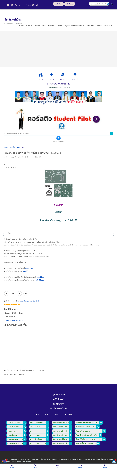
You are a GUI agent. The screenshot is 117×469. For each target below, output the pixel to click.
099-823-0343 (76, 459)
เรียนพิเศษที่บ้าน (12, 19)
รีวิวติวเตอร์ (59, 399)
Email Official (86, 459)
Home (6, 147)
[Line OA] (16, 5)
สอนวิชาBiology (15, 147)
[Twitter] (37, 5)
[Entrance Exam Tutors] (62, 75)
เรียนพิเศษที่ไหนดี (59, 408)
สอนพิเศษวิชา (91, 25)
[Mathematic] (51, 75)
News (56, 415)
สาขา (44, 25)
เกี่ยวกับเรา (29, 25)
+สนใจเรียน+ (58, 4)
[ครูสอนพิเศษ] (58, 106)
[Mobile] (19, 5)
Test (46, 415)
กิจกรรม (37, 25)
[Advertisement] (58, 49)
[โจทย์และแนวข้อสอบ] (114, 461)
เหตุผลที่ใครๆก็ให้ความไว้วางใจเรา (74, 25)
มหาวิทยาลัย (51, 25)
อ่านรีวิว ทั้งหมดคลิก (13, 320)
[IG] (29, 5)
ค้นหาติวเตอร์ (108, 25)
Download (68, 415)
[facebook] (26, 5)
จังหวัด (60, 25)
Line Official (96, 459)
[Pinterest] (33, 5)
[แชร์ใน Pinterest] (19, 294)
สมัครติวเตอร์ (69, 4)
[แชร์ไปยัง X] (13, 294)
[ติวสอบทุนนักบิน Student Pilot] (58, 129)
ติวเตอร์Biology (23, 301)
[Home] (8, 5)
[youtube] (12, 5)
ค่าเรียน (99, 25)
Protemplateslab (64, 459)
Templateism (54, 459)
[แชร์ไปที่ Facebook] (7, 294)
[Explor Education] (41, 75)
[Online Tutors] (75, 75)
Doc (37, 415)
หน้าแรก (21, 25)
